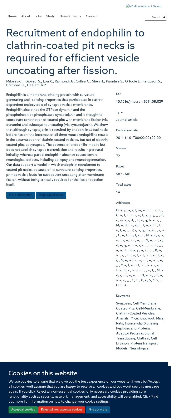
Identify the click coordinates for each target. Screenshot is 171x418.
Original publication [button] (51, 195)
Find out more (97, 409)
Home (12, 16)
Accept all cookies (23, 409)
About (25, 16)
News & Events (70, 16)
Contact (92, 16)
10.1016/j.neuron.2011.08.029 (139, 102)
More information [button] (20, 195)
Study (50, 16)
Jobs (38, 16)
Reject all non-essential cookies (61, 409)
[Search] (164, 17)
